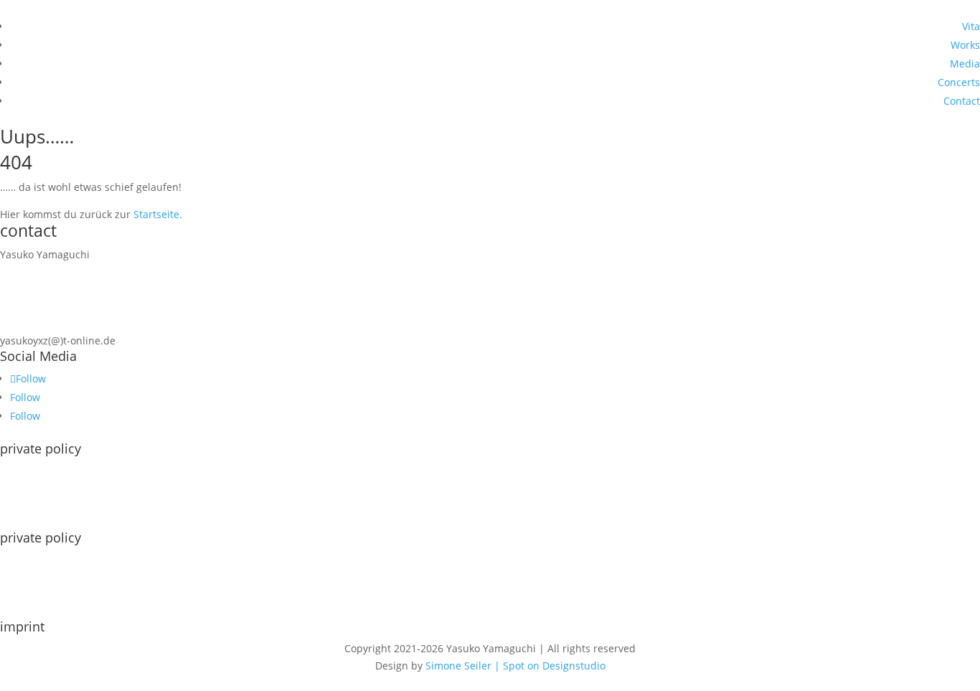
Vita (971, 26)
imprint (22, 626)
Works (965, 45)
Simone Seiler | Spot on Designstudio (515, 665)
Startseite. (157, 214)
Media (965, 63)
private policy (40, 537)
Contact (961, 101)
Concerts (959, 82)
